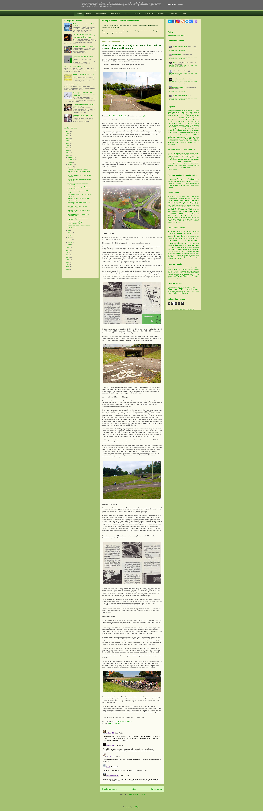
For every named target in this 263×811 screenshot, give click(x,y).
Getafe (181, 243)
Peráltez (170, 163)
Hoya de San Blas (192, 243)
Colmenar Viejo (182, 238)
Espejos (170, 183)
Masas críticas (173, 135)
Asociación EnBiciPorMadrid (187, 153)
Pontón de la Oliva (173, 251)
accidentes (196, 142)
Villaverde (196, 220)
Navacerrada (187, 249)
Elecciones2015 (194, 158)
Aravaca (184, 196)
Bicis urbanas (178, 181)
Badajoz (179, 267)
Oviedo (189, 272)
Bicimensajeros (195, 114)
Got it (180, 5)
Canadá (193, 287)
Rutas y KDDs (190, 141)
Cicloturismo (181, 121)
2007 (67, 267)
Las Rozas (195, 245)
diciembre (71, 157)
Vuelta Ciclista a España (187, 276)
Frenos (187, 183)
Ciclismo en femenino (192, 120)
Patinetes (196, 137)
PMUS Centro (195, 162)
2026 (67, 131)
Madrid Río (173, 209)
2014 (67, 250)
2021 (67, 143)
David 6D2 (175, 62)
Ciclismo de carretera (179, 120)
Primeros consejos (101, 13)
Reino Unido (178, 293)
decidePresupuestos (174, 222)
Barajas (197, 196)
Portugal (170, 293)
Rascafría (174, 253)
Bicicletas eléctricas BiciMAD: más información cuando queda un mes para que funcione (84, 94)
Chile (197, 287)
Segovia (182, 274)
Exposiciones (178, 126)
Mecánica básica (179, 185)
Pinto (197, 249)
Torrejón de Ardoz (187, 257)
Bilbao (197, 268)
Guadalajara (196, 271)
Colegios (184, 13)
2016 (67, 155)
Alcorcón (196, 231)
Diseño (189, 125)
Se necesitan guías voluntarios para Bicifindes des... (77, 218)
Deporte (182, 125)
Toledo (192, 274)
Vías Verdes (171, 278)
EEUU (182, 289)
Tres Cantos (178, 258)
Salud (197, 141)
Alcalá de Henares (176, 231)
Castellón (191, 269)
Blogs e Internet (173, 115)
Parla (193, 249)
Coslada (190, 238)
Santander (177, 274)
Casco (190, 118)
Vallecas (190, 220)
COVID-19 (182, 115)
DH (194, 123)
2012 (67, 255)
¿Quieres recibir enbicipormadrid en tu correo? (181, 309)
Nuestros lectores (183, 162)
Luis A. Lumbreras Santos (179, 46)
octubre (70, 162)
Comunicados (195, 156)
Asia (176, 287)
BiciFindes (180, 155)
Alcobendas (188, 231)
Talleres (182, 142)
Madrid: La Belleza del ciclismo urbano (78, 169)
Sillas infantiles (190, 185)
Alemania (171, 287)
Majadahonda (182, 247)
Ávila (181, 278)
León (173, 272)
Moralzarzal (196, 247)
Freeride (170, 130)
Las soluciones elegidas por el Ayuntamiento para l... (76, 222)
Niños (188, 135)
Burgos (170, 269)
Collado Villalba (172, 238)
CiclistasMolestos (185, 156)
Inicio (134, 789)
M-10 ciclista (178, 207)
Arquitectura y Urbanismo (179, 112)
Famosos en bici (194, 126)
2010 (67, 259)
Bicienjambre (187, 114)
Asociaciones (192, 112)
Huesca (170, 272)
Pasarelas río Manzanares (190, 216)
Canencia (171, 236)
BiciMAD (88, 13)
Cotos (196, 238)
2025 (67, 133)
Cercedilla (179, 236)
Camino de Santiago (180, 269)
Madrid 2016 (186, 207)
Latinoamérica (181, 291)
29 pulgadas (172, 179)
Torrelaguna (196, 257)
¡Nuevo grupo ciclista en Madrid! (73, 67)
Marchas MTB (194, 132)
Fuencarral (188, 205)
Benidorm (192, 267)
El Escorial (173, 241)
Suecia (186, 293)
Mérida (185, 272)
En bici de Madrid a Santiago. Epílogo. (83, 46)
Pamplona (193, 272)
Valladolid (170, 276)
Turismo (190, 142)
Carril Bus (176, 118)
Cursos (186, 123)
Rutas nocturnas (180, 141)
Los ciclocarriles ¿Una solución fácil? (83, 115)
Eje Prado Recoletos (183, 204)
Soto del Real (177, 257)
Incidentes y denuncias (191, 130)
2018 (67, 150)
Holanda (195, 289)
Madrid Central (194, 207)
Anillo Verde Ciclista (175, 196)
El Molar (180, 241)
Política (170, 139)
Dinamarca (173, 289)
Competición (195, 121)
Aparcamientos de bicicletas (189, 110)
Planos (126, 13)
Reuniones (178, 168)
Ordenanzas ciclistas (185, 137)
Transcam (171, 258)
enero (69, 244)
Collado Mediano (194, 236)
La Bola (176, 245)
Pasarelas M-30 (176, 215)
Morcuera (172, 249)
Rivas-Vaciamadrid (183, 253)
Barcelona (186, 268)
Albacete (170, 267)
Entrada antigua (156, 789)
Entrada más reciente (109, 789)
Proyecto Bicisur (173, 165)
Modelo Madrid (172, 211)
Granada (190, 271)
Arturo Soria (191, 196)
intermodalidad (171, 144)
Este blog (79, 13)
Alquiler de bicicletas (174, 110)
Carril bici (111, 723)
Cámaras (196, 181)
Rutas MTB (186, 168)
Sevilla (187, 274)
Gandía (181, 271)
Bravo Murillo (189, 198)
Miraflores (190, 247)
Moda (180, 134)
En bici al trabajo (115, 13)
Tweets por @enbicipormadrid (176, 35)
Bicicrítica (179, 114)
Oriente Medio (195, 291)
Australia (180, 287)
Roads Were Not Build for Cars (118, 116)
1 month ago (182, 50)
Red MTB (189, 139)
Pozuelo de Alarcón (186, 251)
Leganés (172, 247)
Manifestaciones (184, 132)
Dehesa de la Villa (182, 202)
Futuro (175, 130)
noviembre (71, 159)
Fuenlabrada (172, 243)
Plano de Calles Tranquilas (181, 164)
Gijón (185, 271)
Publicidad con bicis (179, 139)
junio (69, 232)
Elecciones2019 (181, 205)
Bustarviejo (196, 233)
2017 (67, 153)
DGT (191, 123)
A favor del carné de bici (71, 85)
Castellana (176, 200)
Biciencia (196, 155)
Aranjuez (172, 233)
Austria (184, 287)
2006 (67, 269)
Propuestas (195, 164)
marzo (70, 240)
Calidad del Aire (148, 13)
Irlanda (170, 291)
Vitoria (174, 276)
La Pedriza (188, 245)
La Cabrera (181, 245)
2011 (67, 257)
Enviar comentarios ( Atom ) (136, 794)
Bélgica (188, 287)
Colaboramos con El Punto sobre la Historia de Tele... (77, 207)
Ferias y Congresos (176, 129)
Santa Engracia (194, 219)
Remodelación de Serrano (181, 219)
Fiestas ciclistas (191, 129)
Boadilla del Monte (185, 233)
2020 (67, 145)
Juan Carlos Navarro (178, 87)
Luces (191, 183)
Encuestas (195, 125)
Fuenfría (195, 241)
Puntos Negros (182, 165)
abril (69, 237)
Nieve (184, 135)
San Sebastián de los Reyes (182, 255)
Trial (186, 142)
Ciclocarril (172, 121)
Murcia (177, 272)
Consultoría (161, 13)
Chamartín (182, 200)
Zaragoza (177, 278)
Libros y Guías (172, 132)
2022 (67, 141)
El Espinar (176, 271)
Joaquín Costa (195, 205)
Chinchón (187, 236)
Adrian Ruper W (176, 54)
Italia (174, 291)
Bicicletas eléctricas (186, 179)
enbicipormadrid (173, 170)
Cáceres (196, 269)
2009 (67, 262)
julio (69, 230)
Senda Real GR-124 (177, 220)
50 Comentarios (127, 721)
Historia (117, 723)
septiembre (71, 164)
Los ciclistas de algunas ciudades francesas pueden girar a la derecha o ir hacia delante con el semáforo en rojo (84, 36)
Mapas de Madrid (186, 209)
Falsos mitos (186, 126)
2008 (67, 264)
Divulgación (136, 13)
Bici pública (172, 114)
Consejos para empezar (176, 123)
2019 (67, 148)
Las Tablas (171, 207)
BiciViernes (188, 155)
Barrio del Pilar (172, 198)
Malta (189, 291)
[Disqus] (132, 755)
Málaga (181, 272)
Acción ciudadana (174, 153)
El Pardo (195, 204)
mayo (69, 235)
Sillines (197, 185)
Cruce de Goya (185, 158)
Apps (169, 112)
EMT (190, 202)
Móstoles (180, 249)
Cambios (184, 181)
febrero (70, 242)
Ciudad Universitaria (192, 200)
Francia (188, 289)
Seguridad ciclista (174, 142)
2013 (67, 252)
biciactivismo (195, 168)
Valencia (196, 274)
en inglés (142, 116)
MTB (178, 132)
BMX (197, 112)
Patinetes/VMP (173, 13)
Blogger (137, 807)
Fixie (184, 183)
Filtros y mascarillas (177, 183)
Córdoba (170, 271)
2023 (67, 138)
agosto (70, 167)
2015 (67, 247)
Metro (197, 209)
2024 (67, 136)
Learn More (171, 5)
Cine (189, 121)
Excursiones (171, 126)
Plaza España (190, 217)
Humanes (170, 245)
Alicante (175, 267)
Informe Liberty (171, 162)
